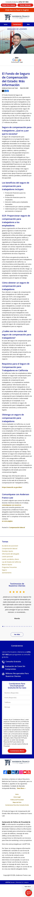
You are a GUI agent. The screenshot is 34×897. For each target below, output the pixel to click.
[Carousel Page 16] (28, 626)
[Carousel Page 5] (9, 626)
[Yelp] (29, 772)
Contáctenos (17, 24)
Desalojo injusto (7, 551)
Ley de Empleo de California (11, 562)
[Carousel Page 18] (31, 626)
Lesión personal (7, 556)
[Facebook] (5, 772)
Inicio (5, 24)
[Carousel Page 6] (11, 626)
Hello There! (28, 886)
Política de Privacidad (17, 800)
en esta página (7, 521)
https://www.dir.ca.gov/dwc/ (12, 487)
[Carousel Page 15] (26, 626)
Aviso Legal (17, 797)
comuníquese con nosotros (11, 505)
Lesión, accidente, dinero (10, 559)
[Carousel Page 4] (8, 626)
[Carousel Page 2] (4, 626)
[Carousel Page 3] (6, 626)
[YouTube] (25, 772)
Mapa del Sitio (17, 802)
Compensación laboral (17, 527)
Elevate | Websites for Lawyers (17, 882)
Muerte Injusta (7, 564)
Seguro (4, 570)
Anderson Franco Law (23, 875)
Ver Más (17, 634)
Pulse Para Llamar (8, 5)
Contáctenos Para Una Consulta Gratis (17, 805)
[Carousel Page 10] (18, 626)
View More (20, 788)
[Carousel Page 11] (19, 626)
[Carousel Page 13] (23, 626)
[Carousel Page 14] (24, 626)
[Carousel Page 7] (13, 626)
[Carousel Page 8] (14, 626)
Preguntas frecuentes (9, 567)
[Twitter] (9, 772)
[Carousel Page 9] (16, 626)
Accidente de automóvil (10, 546)
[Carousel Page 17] (29, 626)
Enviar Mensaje (25, 5)
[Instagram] (21, 772)
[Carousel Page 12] (21, 626)
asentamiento (6, 573)
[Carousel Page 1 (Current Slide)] (3, 626)
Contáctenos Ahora (17, 751)
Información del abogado (10, 554)
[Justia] (17, 772)
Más (28, 24)
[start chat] (28, 892)
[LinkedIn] (13, 772)
